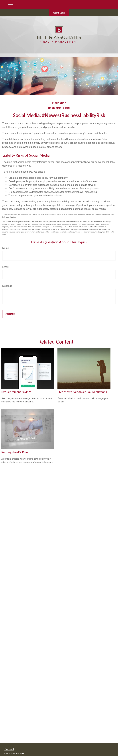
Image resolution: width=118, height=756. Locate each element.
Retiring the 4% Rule (14, 452)
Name (5, 248)
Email (5, 267)
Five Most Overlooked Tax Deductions (82, 392)
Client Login (59, 12)
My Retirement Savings (16, 392)
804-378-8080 (18, 753)
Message (7, 285)
